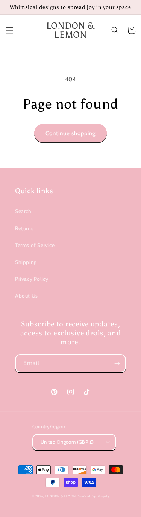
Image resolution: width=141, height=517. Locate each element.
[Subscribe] (117, 363)
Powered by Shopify (93, 496)
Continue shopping (70, 133)
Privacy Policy (31, 279)
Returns (24, 228)
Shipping (26, 262)
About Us (26, 295)
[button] (9, 30)
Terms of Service (35, 245)
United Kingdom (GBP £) (67, 442)
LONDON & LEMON (60, 496)
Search (23, 211)
